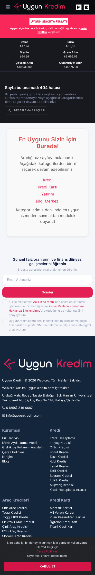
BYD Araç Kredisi (15, 531)
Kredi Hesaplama (62, 438)
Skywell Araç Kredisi (17, 536)
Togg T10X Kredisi (15, 517)
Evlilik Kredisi (59, 480)
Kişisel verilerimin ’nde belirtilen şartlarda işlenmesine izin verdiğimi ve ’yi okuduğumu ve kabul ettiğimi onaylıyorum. (47, 308)
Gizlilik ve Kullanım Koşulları (22, 447)
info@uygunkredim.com (23, 415)
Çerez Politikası (13, 452)
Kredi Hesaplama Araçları (68, 490)
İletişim (7, 457)
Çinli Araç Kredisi (15, 526)
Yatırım (47, 194)
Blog (5, 461)
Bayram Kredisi (61, 476)
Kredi (47, 180)
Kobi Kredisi (58, 461)
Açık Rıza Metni (44, 302)
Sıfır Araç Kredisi (14, 508)
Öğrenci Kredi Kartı (64, 522)
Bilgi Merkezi (47, 201)
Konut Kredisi (59, 452)
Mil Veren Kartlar (62, 512)
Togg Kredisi (11, 512)
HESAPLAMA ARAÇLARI (29, 110)
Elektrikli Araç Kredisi (18, 522)
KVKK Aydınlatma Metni (19, 443)
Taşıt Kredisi (59, 457)
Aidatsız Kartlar (61, 508)
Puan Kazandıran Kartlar (67, 517)
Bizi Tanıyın (10, 438)
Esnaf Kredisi (59, 466)
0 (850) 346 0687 (19, 408)
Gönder (47, 292)
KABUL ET (48, 566)
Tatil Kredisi (58, 471)
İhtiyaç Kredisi (60, 443)
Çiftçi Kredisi (59, 447)
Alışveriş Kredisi (62, 485)
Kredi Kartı (47, 187)
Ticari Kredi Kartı (62, 526)
